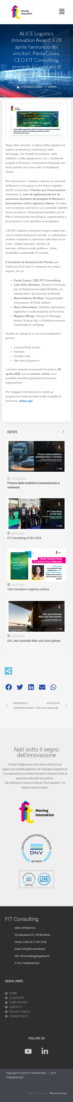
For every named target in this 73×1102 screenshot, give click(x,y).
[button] (8, 687)
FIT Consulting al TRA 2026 (24, 538)
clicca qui (25, 400)
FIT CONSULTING (36, 1073)
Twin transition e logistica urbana (28, 589)
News (52, 87)
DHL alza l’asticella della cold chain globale (33, 640)
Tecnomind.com (58, 1093)
